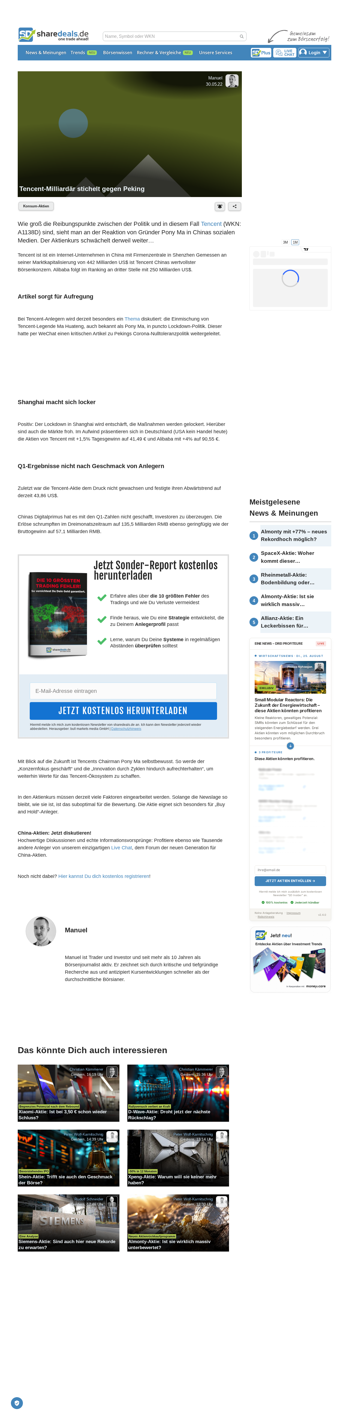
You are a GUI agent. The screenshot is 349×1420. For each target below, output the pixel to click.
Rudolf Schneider (88, 1199)
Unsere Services (215, 53)
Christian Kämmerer (86, 1069)
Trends (78, 53)
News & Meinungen (46, 53)
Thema (132, 319)
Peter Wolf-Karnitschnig (83, 1134)
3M (285, 242)
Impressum (293, 912)
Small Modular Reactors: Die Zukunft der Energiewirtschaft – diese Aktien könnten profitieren (288, 705)
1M (295, 242)
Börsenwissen (117, 53)
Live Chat (121, 847)
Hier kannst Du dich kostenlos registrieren (103, 876)
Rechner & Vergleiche (159, 53)
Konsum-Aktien (36, 206)
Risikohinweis (266, 916)
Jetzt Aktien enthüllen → (290, 881)
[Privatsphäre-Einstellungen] (17, 1403)
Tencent (211, 223)
